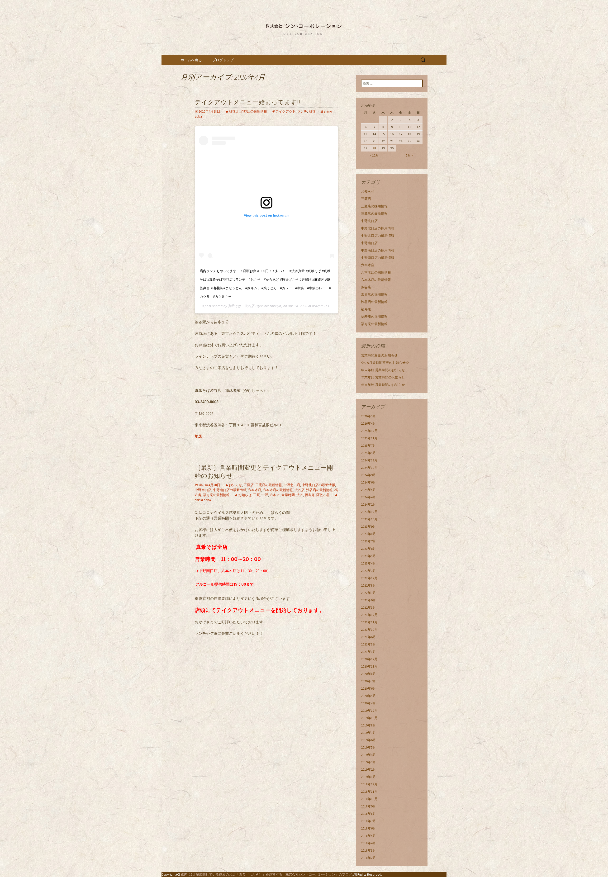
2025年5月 (368, 453)
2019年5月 (368, 747)
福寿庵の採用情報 (374, 316)
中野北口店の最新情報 (318, 485)
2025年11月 (369, 438)
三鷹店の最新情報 (268, 485)
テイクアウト (285, 111)
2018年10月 (369, 799)
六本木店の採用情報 (376, 272)
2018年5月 (368, 836)
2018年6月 (368, 828)
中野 (264, 495)
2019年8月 (368, 725)
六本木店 (254, 490)
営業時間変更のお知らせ (379, 355)
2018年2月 (368, 858)
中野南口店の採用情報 (377, 250)
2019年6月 (368, 740)
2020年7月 (368, 681)
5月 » (409, 155)
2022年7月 (368, 593)
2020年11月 (369, 666)
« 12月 (374, 155)
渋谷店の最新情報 (253, 111)
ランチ (302, 111)
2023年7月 (368, 541)
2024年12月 (369, 460)
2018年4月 (368, 843)
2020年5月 (368, 696)
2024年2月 (368, 504)
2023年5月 (368, 556)
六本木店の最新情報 (278, 490)
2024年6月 (368, 482)
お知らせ (235, 485)
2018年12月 (369, 784)
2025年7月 (368, 445)
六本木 (275, 495)
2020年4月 (368, 703)
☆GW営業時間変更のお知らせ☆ (385, 362)
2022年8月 (368, 585)
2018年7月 (368, 821)
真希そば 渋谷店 (241, 306)
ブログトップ (222, 60)
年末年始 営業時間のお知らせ (383, 370)
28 (374, 148)
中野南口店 (203, 490)
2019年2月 (368, 769)
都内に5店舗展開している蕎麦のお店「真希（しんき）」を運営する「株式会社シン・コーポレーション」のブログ (266, 874)
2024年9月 (368, 475)
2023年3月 (368, 571)
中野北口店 (292, 485)
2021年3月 (368, 644)
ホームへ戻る (191, 60)
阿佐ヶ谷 (323, 495)
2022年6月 (368, 600)
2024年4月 (368, 497)
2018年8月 (368, 813)
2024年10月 (369, 467)
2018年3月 (368, 850)
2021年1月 (368, 651)
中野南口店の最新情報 (229, 490)
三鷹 (256, 495)
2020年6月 (368, 688)
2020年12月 (369, 659)
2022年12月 (369, 578)
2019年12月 (369, 710)
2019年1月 (368, 777)
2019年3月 (368, 762)
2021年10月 (369, 629)
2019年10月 (369, 718)
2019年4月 (368, 755)
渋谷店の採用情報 (374, 294)
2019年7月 (368, 732)
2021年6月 (368, 637)
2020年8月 (368, 674)
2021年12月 (369, 615)
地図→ (200, 436)
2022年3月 (368, 607)
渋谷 (312, 111)
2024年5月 (368, 490)
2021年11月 (369, 622)
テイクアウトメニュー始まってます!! (248, 102)
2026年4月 (368, 423)
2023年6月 (368, 548)
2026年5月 (368, 416)
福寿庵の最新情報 (216, 495)
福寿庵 (310, 495)
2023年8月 (368, 534)
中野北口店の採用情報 (377, 228)
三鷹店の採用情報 (374, 206)
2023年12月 (369, 512)
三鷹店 (249, 485)
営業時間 (288, 495)
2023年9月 (368, 526)
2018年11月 (369, 791)
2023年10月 (369, 519)
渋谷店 (234, 111)
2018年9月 (368, 806)
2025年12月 (369, 431)
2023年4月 (368, 563)
